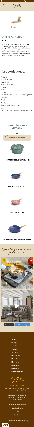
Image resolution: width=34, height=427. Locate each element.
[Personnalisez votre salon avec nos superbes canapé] (17, 306)
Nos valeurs (15, 368)
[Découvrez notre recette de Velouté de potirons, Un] (17, 273)
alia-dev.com (20, 420)
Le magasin (15, 365)
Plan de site (17, 415)
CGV (17, 411)
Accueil (13, 339)
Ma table (14, 349)
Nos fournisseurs (17, 372)
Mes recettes (15, 355)
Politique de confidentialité (17, 404)
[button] (21, 18)
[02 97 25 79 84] (25, 1)
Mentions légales (17, 408)
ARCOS (5, 41)
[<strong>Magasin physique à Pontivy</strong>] (1, 1)
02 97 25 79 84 (30, 0)
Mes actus (14, 359)
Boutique (14, 343)
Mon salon (14, 352)
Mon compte (15, 362)
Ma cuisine (15, 346)
